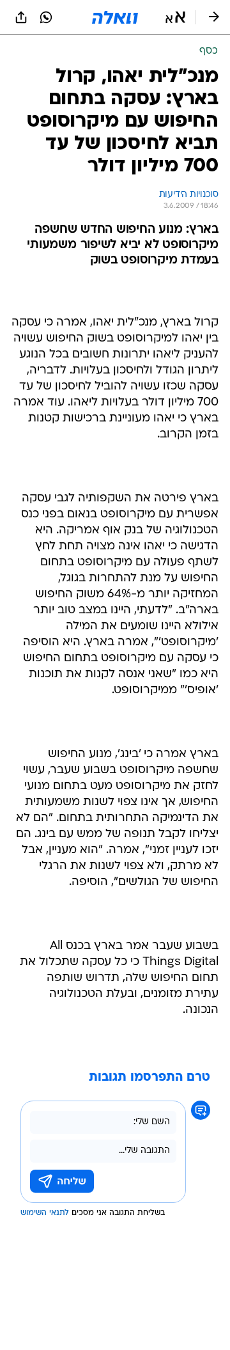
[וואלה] (115, 17)
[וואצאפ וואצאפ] (46, 17)
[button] (175, 17)
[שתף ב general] (21, 17)
